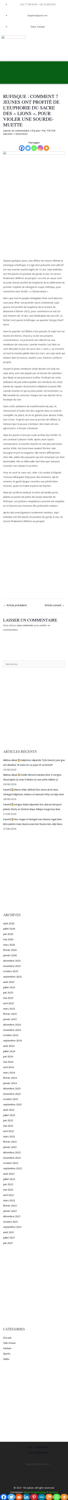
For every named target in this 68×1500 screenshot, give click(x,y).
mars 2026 (9, 944)
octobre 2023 (10, 1099)
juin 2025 (8, 992)
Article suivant (55, 605)
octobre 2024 (10, 1035)
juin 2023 (8, 1120)
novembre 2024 (12, 1029)
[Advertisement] (34, 223)
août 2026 (8, 923)
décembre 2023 (12, 1088)
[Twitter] (28, 148)
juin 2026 (8, 934)
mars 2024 (9, 1072)
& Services (52, 1492)
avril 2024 (8, 1067)
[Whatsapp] (34, 148)
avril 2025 (8, 1003)
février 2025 (10, 1013)
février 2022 (10, 1205)
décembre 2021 (12, 1216)
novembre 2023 (12, 1093)
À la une (35, 130)
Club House (9, 1342)
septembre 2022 (12, 1168)
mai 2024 (8, 1061)
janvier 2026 (10, 955)
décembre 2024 (12, 1024)
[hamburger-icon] (62, 72)
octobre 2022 (10, 1162)
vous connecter (25, 625)
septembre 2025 (12, 976)
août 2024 (8, 1045)
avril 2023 (8, 1131)
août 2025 (8, 981)
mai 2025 (8, 997)
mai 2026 (8, 939)
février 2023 (10, 1141)
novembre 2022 (12, 1157)
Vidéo (6, 1358)
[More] (46, 148)
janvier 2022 (10, 1210)
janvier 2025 (10, 1019)
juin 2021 (8, 1243)
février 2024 (10, 1077)
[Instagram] (40, 148)
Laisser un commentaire (16, 130)
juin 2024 (8, 1056)
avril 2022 (8, 1195)
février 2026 (10, 949)
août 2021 (8, 1232)
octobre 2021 (10, 1221)
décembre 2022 (12, 1152)
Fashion (7, 1348)
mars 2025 (9, 1008)
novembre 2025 (12, 966)
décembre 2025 (12, 960)
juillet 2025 (9, 987)
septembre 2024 (12, 1040)
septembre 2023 (12, 1104)
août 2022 (8, 1173)
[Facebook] (22, 148)
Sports (6, 1353)
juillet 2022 (9, 1179)
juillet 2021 (9, 1237)
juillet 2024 (9, 1051)
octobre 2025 (10, 971)
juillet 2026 (9, 928)
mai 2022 (8, 1189)
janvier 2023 (10, 1147)
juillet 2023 (9, 1115)
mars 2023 (9, 1136)
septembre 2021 (12, 1226)
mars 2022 (9, 1200)
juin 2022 (8, 1184)
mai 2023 (8, 1125)
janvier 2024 (10, 1083)
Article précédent (15, 605)
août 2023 (8, 1109)
